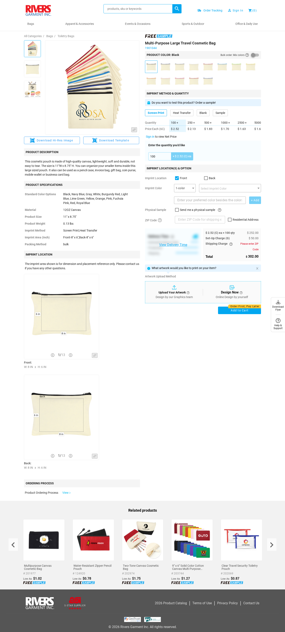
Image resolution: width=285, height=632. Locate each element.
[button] (177, 8)
